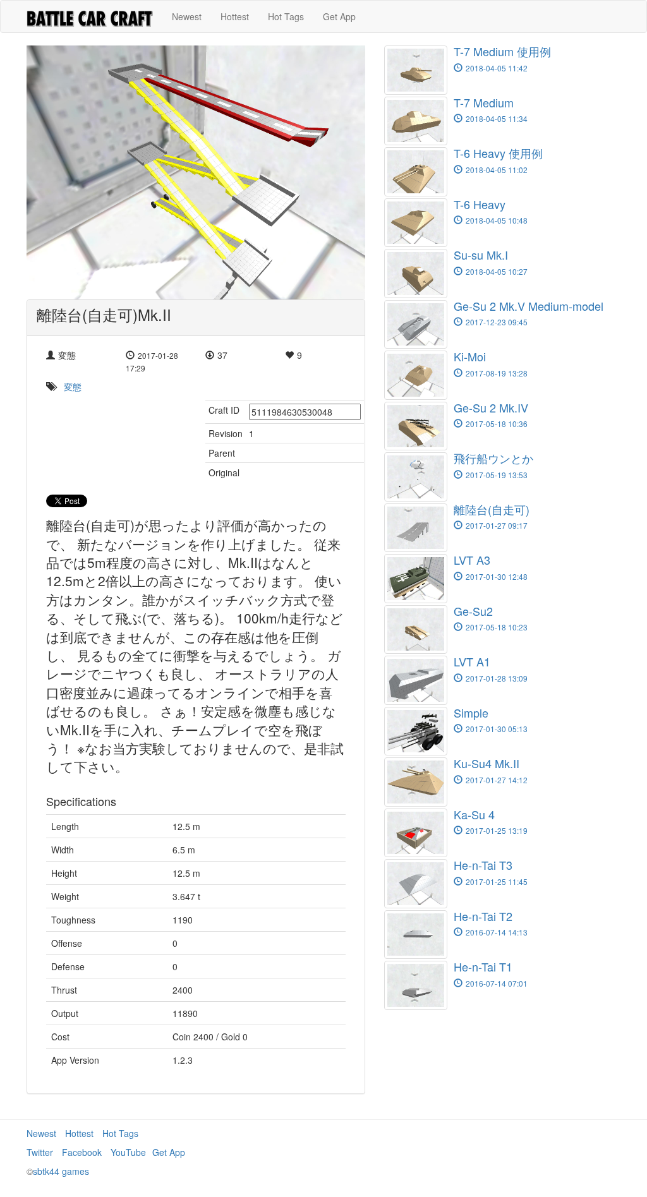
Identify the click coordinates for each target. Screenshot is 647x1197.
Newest (187, 16)
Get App (339, 16)
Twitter (40, 1152)
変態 (73, 386)
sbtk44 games (61, 1171)
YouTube (128, 1152)
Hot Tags (286, 16)
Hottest (235, 16)
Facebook (82, 1152)
